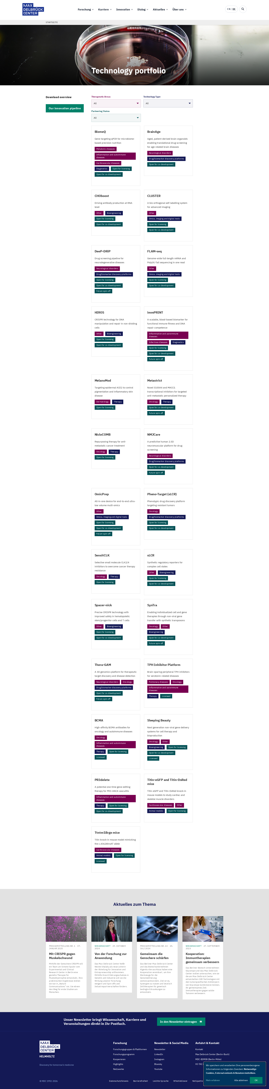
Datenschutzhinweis (118, 1081)
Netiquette (197, 1081)
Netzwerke (118, 1069)
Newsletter (159, 1049)
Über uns (178, 9)
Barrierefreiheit (140, 1081)
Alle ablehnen (241, 1080)
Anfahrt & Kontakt (207, 1043)
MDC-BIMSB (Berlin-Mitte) (208, 1059)
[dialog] (235, 1074)
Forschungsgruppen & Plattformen (130, 1049)
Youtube (158, 1069)
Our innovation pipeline (65, 108)
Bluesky (158, 1064)
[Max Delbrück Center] (33, 14)
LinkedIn (158, 1054)
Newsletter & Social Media (171, 1043)
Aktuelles (159, 9)
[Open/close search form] (243, 9)
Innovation (123, 9)
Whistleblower (180, 1081)
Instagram (159, 1059)
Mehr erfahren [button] (213, 1080)
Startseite (52, 22)
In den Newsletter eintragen (178, 1021)
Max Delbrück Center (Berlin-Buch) (212, 1054)
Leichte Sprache (161, 1081)
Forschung (84, 9)
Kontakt (199, 1049)
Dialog (141, 9)
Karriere (103, 9)
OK (256, 1080)
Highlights (118, 1064)
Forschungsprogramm (123, 1054)
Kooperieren (119, 1059)
